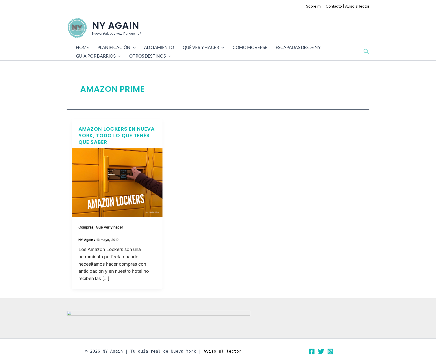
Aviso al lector (357, 6)
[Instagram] (330, 351)
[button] (132, 47)
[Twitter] (321, 351)
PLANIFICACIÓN (113, 47)
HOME (82, 47)
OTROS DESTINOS (147, 56)
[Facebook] (312, 351)
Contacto (334, 6)
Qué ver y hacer (109, 227)
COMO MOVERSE (250, 47)
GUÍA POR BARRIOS (96, 56)
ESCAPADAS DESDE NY (298, 47)
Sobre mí (314, 6)
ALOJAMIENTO (159, 47)
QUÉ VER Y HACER (201, 47)
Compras (85, 227)
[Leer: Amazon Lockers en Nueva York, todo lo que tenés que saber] (117, 182)
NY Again (115, 25)
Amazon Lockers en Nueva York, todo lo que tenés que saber (116, 135)
